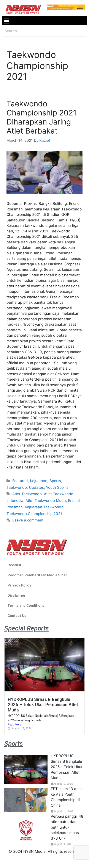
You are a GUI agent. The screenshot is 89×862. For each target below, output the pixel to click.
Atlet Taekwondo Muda (45, 500)
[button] (6, 20)
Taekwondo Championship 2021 (34, 514)
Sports (55, 481)
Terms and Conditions (26, 605)
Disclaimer (16, 595)
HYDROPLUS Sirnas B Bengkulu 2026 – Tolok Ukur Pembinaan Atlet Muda (43, 705)
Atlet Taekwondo (27, 494)
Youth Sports (57, 487)
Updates (36, 487)
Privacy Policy (19, 585)
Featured (20, 481)
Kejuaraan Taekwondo (44, 507)
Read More (14, 724)
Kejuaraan (38, 481)
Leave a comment (27, 520)
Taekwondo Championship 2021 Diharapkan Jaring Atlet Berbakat (41, 117)
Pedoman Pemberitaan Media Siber (37, 575)
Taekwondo (16, 487)
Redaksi (14, 565)
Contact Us (17, 615)
